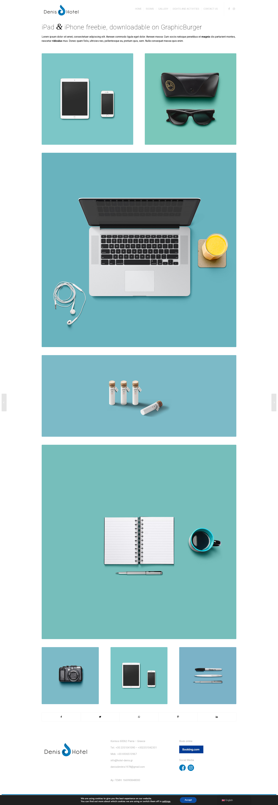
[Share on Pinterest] (178, 716)
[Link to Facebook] (229, 8)
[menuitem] (138, 9)
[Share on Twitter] (100, 716)
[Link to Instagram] (234, 8)
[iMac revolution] (273, 402)
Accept (188, 799)
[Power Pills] (4, 402)
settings (166, 801)
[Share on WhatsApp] (139, 716)
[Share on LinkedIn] (216, 716)
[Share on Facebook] (61, 716)
